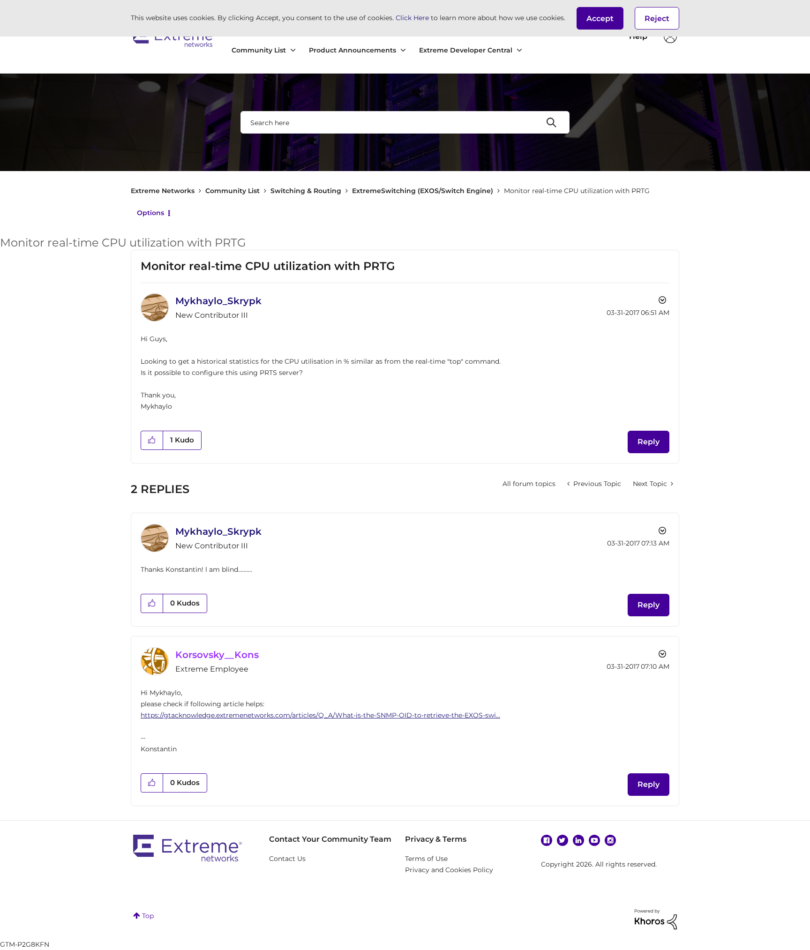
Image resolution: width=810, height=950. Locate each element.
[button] (600, 18)
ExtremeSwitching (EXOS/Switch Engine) (422, 191)
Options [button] (150, 213)
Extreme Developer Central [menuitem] (465, 50)
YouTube (594, 840)
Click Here (412, 18)
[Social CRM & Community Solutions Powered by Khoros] (656, 918)
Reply (649, 441)
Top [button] (148, 916)
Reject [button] (657, 18)
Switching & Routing (305, 191)
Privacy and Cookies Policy (449, 870)
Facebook (546, 840)
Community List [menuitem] (259, 50)
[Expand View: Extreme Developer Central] (519, 50)
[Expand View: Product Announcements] (403, 50)
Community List (232, 191)
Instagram (610, 840)
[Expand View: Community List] (293, 50)
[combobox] (405, 122)
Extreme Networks (174, 36)
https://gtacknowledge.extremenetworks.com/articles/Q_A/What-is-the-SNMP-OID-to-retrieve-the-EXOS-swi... (320, 715)
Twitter (562, 840)
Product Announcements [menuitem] (352, 50)
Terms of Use (426, 858)
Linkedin (578, 840)
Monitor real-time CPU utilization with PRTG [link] (577, 191)
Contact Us (287, 858)
